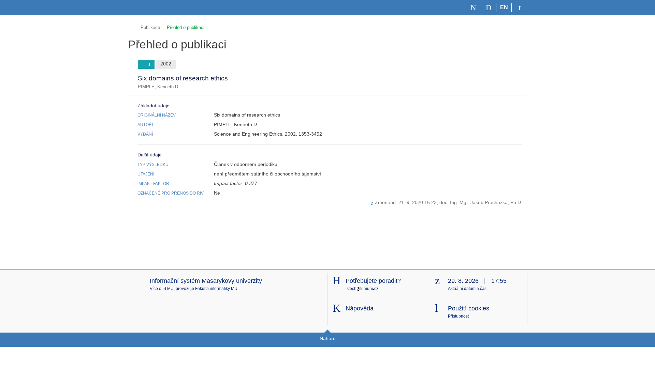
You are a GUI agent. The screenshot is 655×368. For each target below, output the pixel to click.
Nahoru (328, 338)
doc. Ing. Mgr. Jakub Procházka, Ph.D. (480, 202)
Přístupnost (458, 316)
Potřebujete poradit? (373, 280)
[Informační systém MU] (131, 26)
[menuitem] (511, 78)
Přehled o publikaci (185, 27)
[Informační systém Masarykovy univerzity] (140, 7)
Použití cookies (468, 308)
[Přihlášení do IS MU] (519, 7)
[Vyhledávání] (488, 7)
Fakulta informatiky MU (216, 288)
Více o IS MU (162, 288)
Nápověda (360, 308)
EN (504, 7)
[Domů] (473, 7)
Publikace (150, 27)
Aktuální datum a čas (467, 288)
